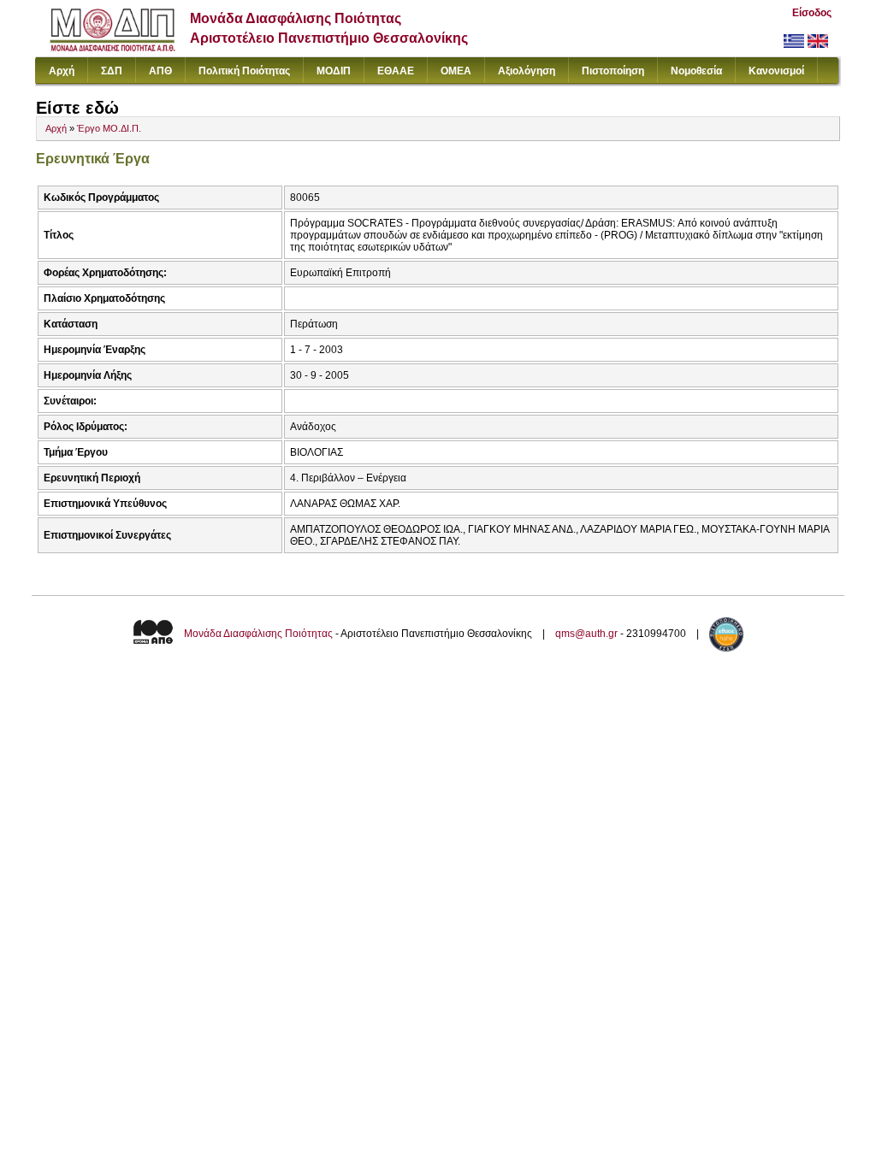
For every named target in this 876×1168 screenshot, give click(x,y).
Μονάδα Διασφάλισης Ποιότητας (258, 634)
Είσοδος (812, 13)
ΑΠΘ (160, 71)
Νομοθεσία (696, 71)
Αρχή (61, 71)
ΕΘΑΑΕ (395, 71)
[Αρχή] (112, 47)
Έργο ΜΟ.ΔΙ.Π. (109, 128)
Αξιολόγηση (526, 71)
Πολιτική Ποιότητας (244, 71)
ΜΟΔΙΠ (334, 71)
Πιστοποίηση (613, 71)
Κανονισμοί (776, 71)
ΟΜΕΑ (456, 71)
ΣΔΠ (111, 71)
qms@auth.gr (586, 634)
